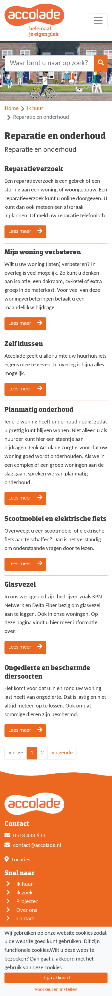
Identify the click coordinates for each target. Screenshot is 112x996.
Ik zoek (24, 893)
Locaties (21, 860)
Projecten (27, 902)
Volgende (62, 753)
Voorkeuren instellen (56, 989)
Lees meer (20, 231)
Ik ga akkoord (56, 977)
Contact (25, 919)
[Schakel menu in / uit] (98, 20)
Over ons (26, 910)
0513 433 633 (29, 836)
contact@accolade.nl (37, 845)
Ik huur (35, 109)
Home (12, 109)
